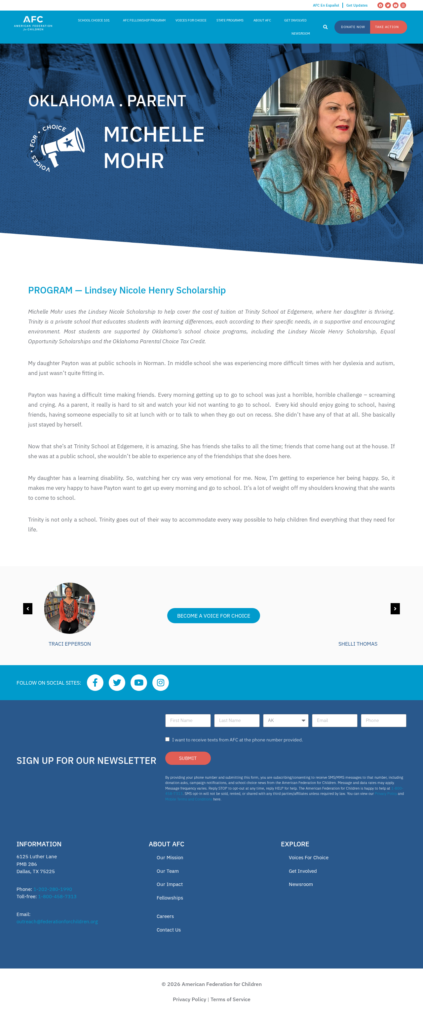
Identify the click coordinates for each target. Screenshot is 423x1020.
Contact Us (169, 930)
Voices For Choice (308, 857)
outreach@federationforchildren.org (57, 921)
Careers (165, 916)
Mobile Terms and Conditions (188, 799)
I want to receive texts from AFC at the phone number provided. (237, 740)
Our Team (168, 871)
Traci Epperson (70, 643)
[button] (325, 27)
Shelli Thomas (357, 643)
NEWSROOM (300, 33)
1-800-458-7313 (57, 896)
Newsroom (301, 884)
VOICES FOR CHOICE (191, 20)
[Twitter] (388, 5)
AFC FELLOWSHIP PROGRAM (144, 20)
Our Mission (170, 857)
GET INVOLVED (295, 20)
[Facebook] (380, 5)
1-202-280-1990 (52, 889)
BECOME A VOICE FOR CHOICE (213, 615)
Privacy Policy (386, 793)
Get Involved (303, 871)
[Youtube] (396, 5)
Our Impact (170, 884)
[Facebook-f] (95, 682)
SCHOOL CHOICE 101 (94, 20)
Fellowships (170, 898)
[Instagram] (403, 5)
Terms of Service (230, 999)
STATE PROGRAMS (230, 20)
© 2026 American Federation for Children (212, 984)
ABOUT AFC (262, 20)
